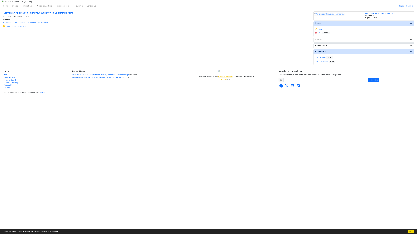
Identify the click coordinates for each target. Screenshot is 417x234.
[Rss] (298, 86)
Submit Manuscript (63, 6)
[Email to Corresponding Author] (25, 22)
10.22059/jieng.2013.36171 (16, 26)
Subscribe (374, 80)
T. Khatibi (32, 23)
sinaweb (41, 92)
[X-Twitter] (286, 86)
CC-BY (224, 79)
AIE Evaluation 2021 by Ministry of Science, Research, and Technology (100, 75)
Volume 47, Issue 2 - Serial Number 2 (380, 13)
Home (5, 6)
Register (409, 6)
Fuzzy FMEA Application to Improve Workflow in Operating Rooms (38, 12)
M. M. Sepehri (18, 23)
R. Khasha (7, 23)
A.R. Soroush (43, 23)
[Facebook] (281, 86)
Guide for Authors (44, 6)
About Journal (9, 77)
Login (401, 6)
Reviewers (79, 6)
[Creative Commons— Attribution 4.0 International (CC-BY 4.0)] (225, 72)
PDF (323, 33)
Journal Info (27, 6)
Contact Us (91, 6)
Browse (15, 6)
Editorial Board (9, 80)
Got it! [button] (411, 231)
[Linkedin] (292, 86)
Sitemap (6, 88)
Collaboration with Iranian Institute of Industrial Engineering (96, 77)
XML (320, 29)
